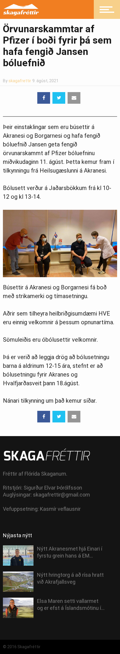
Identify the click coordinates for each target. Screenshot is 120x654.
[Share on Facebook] (43, 98)
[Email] (74, 98)
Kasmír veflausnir (60, 509)
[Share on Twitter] (58, 98)
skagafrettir (19, 80)
